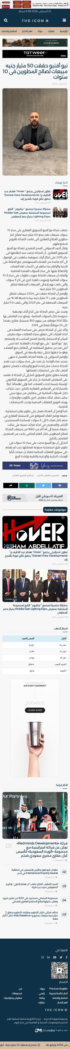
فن (20, 988)
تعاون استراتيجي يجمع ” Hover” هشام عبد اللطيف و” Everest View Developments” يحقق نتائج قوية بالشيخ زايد (27, 195)
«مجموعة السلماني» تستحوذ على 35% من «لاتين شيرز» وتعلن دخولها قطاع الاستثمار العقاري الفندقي (30, 900)
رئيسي (42, 993)
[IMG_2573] (35, 4)
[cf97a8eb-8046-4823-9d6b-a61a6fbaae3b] (35, 41)
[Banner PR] (35, 497)
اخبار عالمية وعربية (58, 993)
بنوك (40, 31)
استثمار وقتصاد (9, 31)
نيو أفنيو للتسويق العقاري (23, 475)
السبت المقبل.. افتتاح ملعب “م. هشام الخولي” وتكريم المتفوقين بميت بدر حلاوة (32, 886)
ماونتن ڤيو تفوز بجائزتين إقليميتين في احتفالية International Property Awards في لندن (35, 871)
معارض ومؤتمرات (11, 599)
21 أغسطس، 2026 (42, 203)
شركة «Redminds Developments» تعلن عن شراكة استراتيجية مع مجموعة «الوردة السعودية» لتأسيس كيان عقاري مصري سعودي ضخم (42, 849)
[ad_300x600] (35, 728)
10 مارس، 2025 (59, 83)
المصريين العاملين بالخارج (48, 475)
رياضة (42, 997)
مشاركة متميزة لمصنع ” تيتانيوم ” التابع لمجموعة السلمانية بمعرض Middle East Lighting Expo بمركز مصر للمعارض (27, 212)
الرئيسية (64, 31)
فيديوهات (17, 993)
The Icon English (58, 988)
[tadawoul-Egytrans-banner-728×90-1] (35, 465)
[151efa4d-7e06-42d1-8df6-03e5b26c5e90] (35, 54)
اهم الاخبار (27, 31)
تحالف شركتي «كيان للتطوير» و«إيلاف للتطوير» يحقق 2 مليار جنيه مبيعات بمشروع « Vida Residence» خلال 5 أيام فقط (30, 915)
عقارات (51, 31)
